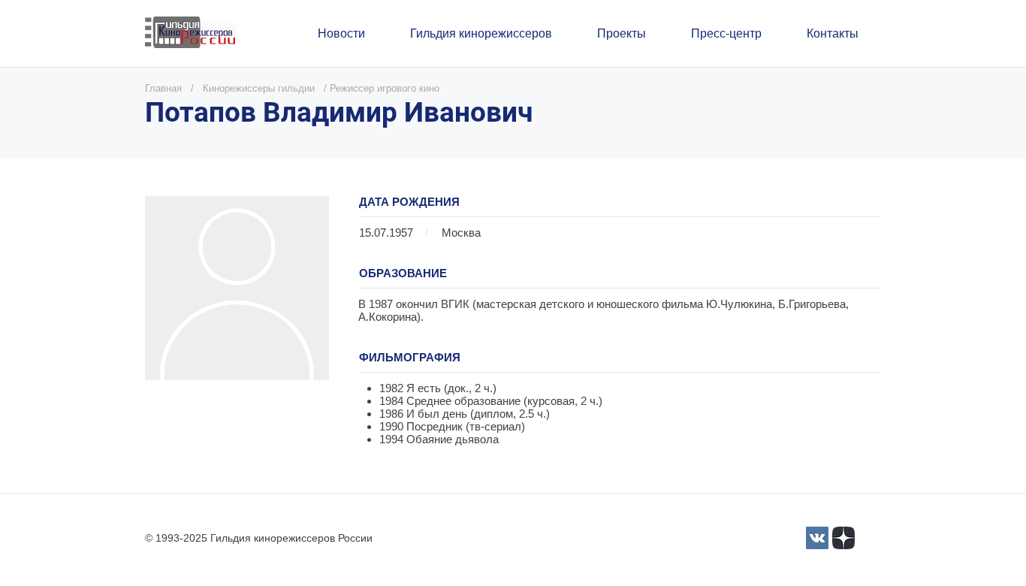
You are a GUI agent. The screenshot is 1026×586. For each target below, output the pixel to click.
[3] (817, 538)
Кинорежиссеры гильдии (259, 88)
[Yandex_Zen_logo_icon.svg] (843, 538)
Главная (163, 88)
